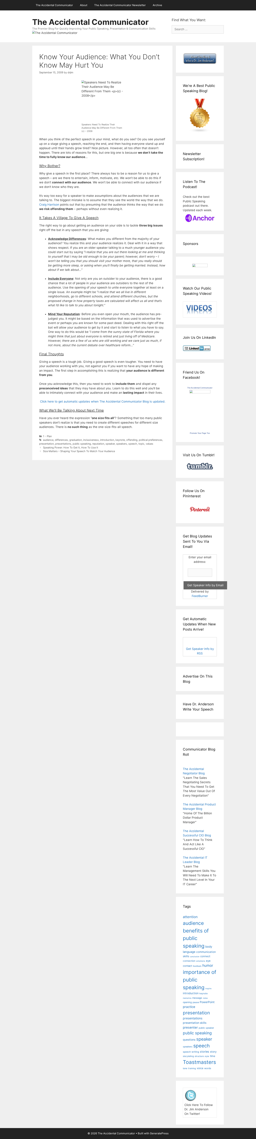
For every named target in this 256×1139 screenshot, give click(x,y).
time (212, 1056)
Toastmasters (199, 1062)
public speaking (82, 443)
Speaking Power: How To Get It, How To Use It (70, 447)
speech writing (191, 1051)
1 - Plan (47, 436)
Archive (157, 5)
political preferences (150, 439)
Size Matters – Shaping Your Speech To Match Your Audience (79, 451)
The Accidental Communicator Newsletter (120, 5)
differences (61, 439)
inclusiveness (91, 439)
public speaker (206, 1028)
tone (185, 1068)
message (197, 997)
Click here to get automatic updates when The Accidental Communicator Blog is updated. (102, 401)
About (83, 5)
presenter (190, 1027)
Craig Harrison (49, 204)
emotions (200, 961)
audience (48, 439)
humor (207, 965)
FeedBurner (200, 596)
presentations (63, 443)
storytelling (188, 1056)
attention (190, 917)
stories (204, 1051)
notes (205, 998)
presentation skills (194, 1022)
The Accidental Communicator (54, 5)
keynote (120, 439)
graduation (75, 439)
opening (187, 1002)
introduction (107, 439)
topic (141, 443)
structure (199, 1056)
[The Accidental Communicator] (199, 392)
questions (189, 1039)
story (213, 1051)
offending (131, 439)
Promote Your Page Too (200, 433)
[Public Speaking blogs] (200, 131)
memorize (187, 998)
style (207, 1056)
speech (132, 443)
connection (189, 960)
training (192, 1068)
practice (189, 1007)
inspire (208, 988)
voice (200, 1068)
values (149, 443)
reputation (98, 443)
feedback (197, 966)
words (207, 1068)
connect (205, 956)
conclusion (194, 956)
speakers (121, 443)
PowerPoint (207, 1002)
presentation (46, 443)
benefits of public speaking (196, 938)
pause (196, 1002)
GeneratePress (159, 1133)
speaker (110, 443)
